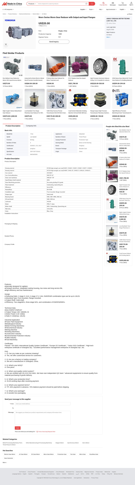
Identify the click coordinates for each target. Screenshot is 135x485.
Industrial (81, 134)
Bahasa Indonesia (118, 474)
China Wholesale (60, 471)
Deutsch (64, 474)
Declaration (86, 478)
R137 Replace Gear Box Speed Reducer (124, 172)
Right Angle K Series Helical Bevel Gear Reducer (125, 213)
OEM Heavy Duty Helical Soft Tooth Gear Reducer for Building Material (125, 199)
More (108, 37)
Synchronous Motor (73, 443)
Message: (11, 412)
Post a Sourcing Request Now (45, 431)
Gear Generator (8, 458)
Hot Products (22, 471)
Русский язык (51, 474)
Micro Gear (82, 454)
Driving (32, 140)
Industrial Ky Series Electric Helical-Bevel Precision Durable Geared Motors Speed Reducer (125, 144)
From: (12, 404)
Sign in (131, 5)
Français (43, 474)
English (24, 474)
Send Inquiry (54, 42)
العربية (77, 474)
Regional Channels (89, 471)
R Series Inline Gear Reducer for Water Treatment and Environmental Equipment (125, 158)
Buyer (91, 9)
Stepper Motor (60, 443)
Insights (114, 471)
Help (100, 9)
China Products (31, 471)
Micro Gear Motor (49, 454)
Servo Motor (85, 443)
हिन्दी (92, 474)
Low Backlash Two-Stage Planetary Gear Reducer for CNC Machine (124, 227)
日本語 (87, 474)
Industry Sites (79, 471)
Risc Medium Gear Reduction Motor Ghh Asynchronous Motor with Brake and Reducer (125, 131)
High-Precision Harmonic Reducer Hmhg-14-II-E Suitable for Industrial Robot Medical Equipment (125, 186)
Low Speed (33, 137)
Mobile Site (107, 471)
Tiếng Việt (109, 474)
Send (17, 428)
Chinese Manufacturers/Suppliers (45, 471)
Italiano (58, 474)
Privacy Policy (94, 478)
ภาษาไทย (97, 474)
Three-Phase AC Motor (9, 445)
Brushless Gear (94, 454)
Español (30, 474)
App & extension (110, 9)
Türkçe (103, 474)
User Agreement (78, 478)
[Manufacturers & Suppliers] (12, 4)
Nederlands (71, 474)
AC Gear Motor (23, 454)
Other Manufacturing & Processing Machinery (39, 443)
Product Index (99, 471)
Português (36, 474)
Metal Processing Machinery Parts (12, 443)
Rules (132, 9)
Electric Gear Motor (9, 454)
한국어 (82, 474)
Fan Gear (73, 454)
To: (13, 408)
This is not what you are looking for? (25, 431)
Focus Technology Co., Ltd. (55, 478)
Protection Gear (61, 454)
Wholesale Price (70, 471)
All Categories (8, 9)
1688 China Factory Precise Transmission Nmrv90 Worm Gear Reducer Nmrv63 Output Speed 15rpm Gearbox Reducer (125, 240)
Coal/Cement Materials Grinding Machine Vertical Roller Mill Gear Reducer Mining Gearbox (125, 254)
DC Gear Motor (35, 454)
